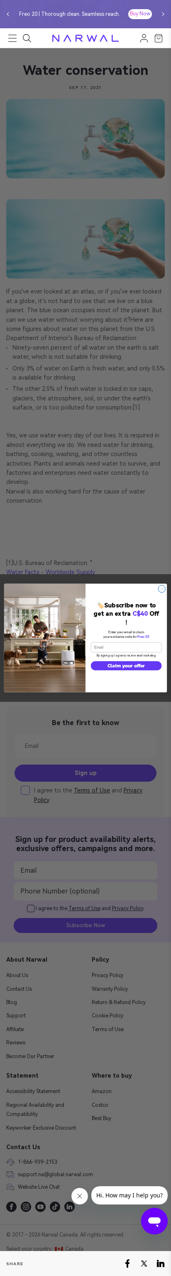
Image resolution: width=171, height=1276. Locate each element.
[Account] (144, 38)
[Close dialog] (161, 588)
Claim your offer (126, 665)
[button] (8, 14)
